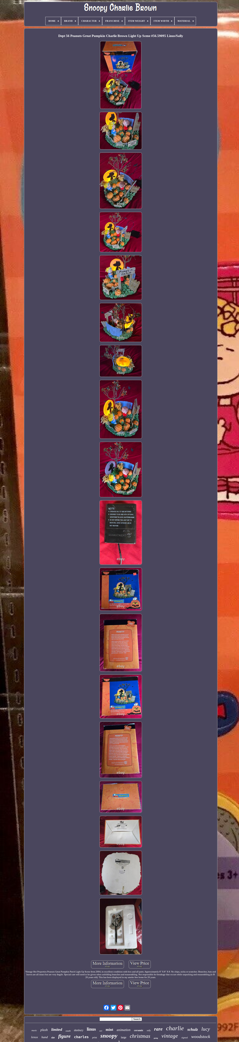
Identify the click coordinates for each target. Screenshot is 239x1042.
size (53, 1037)
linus (91, 1029)
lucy (205, 1029)
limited (56, 1029)
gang (156, 1038)
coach (68, 1031)
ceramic (138, 1030)
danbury (78, 1030)
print (94, 1037)
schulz (192, 1029)
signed (184, 1037)
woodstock (200, 1036)
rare (158, 1029)
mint (109, 1029)
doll (100, 1031)
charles (81, 1037)
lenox (34, 1037)
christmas (140, 1036)
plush (44, 1030)
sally (149, 1030)
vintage (169, 1036)
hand (44, 1037)
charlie (175, 1028)
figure (64, 1036)
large (123, 1037)
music (34, 1030)
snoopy (108, 1036)
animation (124, 1030)
